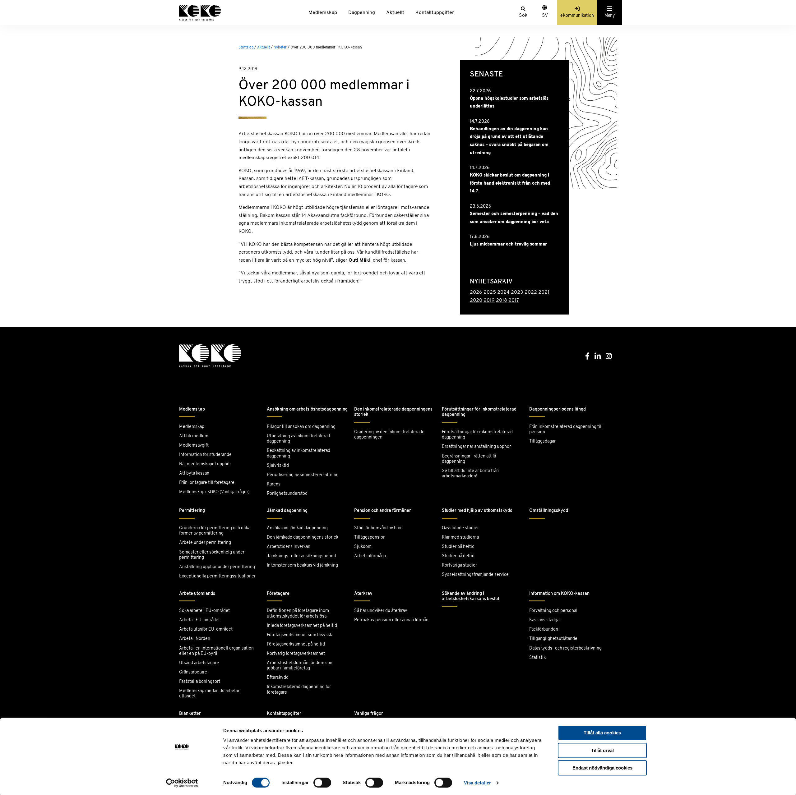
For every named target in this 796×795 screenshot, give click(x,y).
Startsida (245, 47)
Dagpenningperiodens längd (557, 409)
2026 (476, 292)
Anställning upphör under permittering (217, 567)
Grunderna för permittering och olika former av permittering (214, 531)
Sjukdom (363, 547)
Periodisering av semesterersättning (303, 475)
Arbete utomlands (197, 593)
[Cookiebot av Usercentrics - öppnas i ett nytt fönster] (182, 783)
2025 (490, 292)
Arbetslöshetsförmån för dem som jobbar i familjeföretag (300, 666)
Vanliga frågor (368, 713)
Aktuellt (395, 12)
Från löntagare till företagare (206, 482)
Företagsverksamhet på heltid (296, 644)
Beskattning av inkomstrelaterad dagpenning (298, 453)
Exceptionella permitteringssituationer (217, 576)
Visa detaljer (477, 782)
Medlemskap (322, 12)
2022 (531, 292)
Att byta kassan (194, 473)
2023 (517, 292)
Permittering (192, 510)
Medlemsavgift (194, 445)
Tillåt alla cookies (602, 732)
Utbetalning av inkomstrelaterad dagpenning (298, 439)
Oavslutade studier (460, 528)
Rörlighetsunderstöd (287, 493)
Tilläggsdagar (542, 441)
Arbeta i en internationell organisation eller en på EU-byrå (216, 651)
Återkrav (363, 593)
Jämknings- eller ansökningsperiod (301, 556)
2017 (513, 300)
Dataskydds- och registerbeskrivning (565, 648)
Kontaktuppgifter (434, 12)
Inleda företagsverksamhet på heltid (302, 625)
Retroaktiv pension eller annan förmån (391, 620)
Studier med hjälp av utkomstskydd (477, 510)
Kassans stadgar (545, 620)
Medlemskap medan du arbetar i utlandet (210, 694)
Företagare (278, 593)
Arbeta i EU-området (199, 620)
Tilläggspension (370, 537)
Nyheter (280, 47)
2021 (543, 292)
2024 (503, 292)
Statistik (537, 657)
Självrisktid (278, 465)
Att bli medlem (193, 436)
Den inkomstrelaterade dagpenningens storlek (393, 412)
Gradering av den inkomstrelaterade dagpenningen (389, 435)
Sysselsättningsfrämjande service (475, 574)
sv (545, 15)
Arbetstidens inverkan (288, 547)
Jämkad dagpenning (287, 510)
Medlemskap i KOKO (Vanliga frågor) (214, 492)
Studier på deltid (458, 556)
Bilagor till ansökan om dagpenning (301, 427)
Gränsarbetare (193, 672)
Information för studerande (205, 455)
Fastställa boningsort (199, 681)
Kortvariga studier (459, 565)
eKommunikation (577, 15)
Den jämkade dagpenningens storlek (302, 537)
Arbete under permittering (205, 542)
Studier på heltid (458, 547)
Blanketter (190, 713)
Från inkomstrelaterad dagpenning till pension (566, 429)
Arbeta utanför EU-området (206, 629)
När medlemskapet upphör (205, 464)
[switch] (322, 783)
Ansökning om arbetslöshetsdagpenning (307, 409)
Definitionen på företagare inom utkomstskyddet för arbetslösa (298, 613)
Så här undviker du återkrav (380, 611)
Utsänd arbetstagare (199, 663)
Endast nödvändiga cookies (602, 767)
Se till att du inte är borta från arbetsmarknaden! (470, 474)
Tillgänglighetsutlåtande (553, 638)
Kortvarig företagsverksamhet (296, 653)
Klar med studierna (460, 537)
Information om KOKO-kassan (559, 593)
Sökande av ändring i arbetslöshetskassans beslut (470, 596)
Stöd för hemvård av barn (378, 528)
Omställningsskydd (548, 510)
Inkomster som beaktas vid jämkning (302, 565)
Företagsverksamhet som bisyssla (300, 635)
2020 (476, 300)
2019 (489, 300)
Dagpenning (361, 12)
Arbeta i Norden (194, 638)
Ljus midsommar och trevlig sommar (508, 244)
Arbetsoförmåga (370, 556)
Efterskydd (278, 677)
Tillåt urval (602, 750)
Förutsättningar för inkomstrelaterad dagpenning (479, 412)
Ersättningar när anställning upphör (476, 446)
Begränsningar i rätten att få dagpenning (469, 459)
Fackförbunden (543, 629)
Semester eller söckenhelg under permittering (211, 555)
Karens (273, 484)
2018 (501, 300)
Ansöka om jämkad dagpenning (297, 528)
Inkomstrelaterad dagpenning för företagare (299, 690)
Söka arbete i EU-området (204, 611)
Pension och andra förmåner (382, 510)
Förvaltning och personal (553, 611)
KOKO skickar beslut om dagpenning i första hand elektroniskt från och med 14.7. (510, 183)
